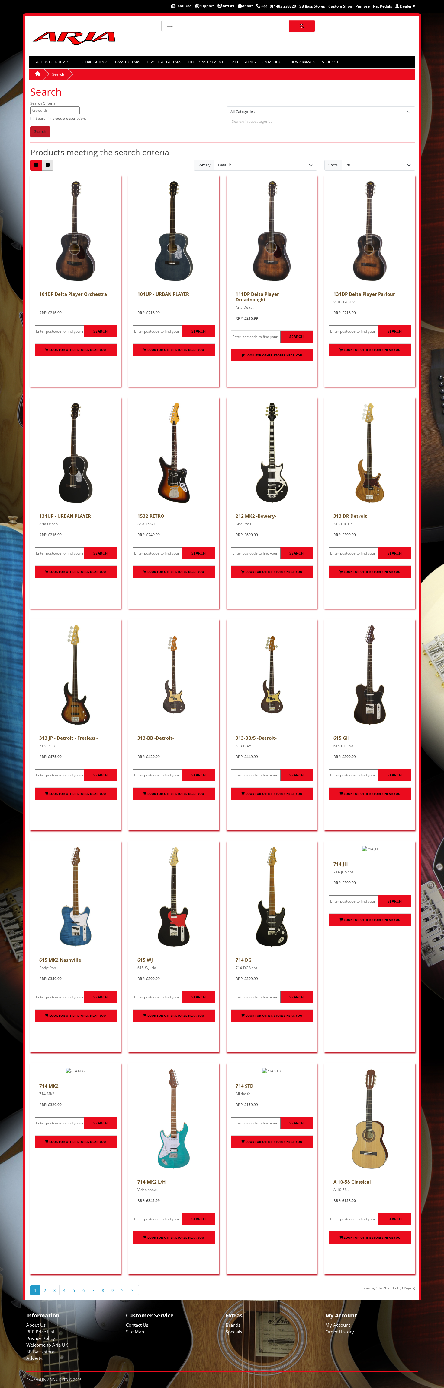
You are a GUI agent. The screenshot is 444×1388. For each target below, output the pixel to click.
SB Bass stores (41, 1351)
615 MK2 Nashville (60, 960)
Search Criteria (43, 103)
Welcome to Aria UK (47, 1345)
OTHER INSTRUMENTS (207, 62)
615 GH (341, 738)
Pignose (363, 6)
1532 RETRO (150, 516)
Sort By (204, 165)
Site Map (135, 1332)
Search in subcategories (252, 121)
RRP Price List (40, 1332)
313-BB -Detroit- (155, 738)
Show (333, 165)
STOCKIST (330, 62)
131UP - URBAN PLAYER (65, 516)
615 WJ (145, 960)
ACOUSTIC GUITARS (53, 62)
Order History (339, 1332)
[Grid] (47, 165)
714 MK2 (49, 1086)
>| (133, 1290)
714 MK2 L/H (151, 1182)
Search (58, 74)
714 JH (340, 864)
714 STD (244, 1086)
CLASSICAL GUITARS (164, 62)
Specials (234, 1332)
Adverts (34, 1358)
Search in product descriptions (61, 118)
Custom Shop (340, 6)
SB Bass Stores (312, 6)
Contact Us (137, 1325)
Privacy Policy (40, 1338)
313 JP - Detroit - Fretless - (68, 738)
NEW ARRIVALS (302, 62)
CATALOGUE (273, 62)
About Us (36, 1325)
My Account (337, 1325)
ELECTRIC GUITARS (92, 62)
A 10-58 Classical (352, 1182)
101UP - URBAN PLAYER (163, 294)
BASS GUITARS (127, 62)
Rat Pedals (382, 6)
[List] (36, 165)
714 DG (244, 960)
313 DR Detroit (350, 516)
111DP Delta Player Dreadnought (257, 296)
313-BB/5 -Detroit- (256, 738)
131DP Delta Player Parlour (364, 294)
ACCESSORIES (244, 62)
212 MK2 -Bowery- (256, 516)
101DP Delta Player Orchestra (73, 294)
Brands (233, 1325)
